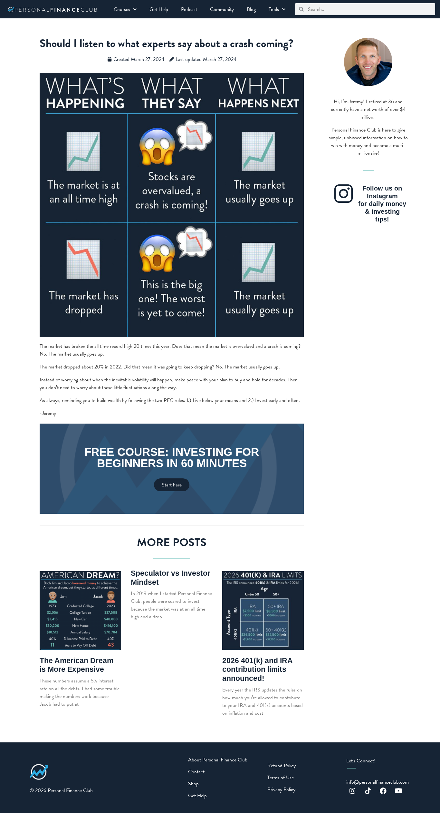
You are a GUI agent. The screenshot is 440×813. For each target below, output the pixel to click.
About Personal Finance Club (217, 760)
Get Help (158, 9)
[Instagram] (352, 791)
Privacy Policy (281, 789)
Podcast (189, 9)
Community (222, 9)
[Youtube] (399, 791)
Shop (193, 784)
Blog (251, 9)
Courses (122, 9)
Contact (196, 772)
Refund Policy (281, 765)
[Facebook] (383, 791)
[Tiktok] (368, 791)
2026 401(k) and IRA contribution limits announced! (257, 669)
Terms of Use (280, 777)
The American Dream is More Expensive (76, 665)
